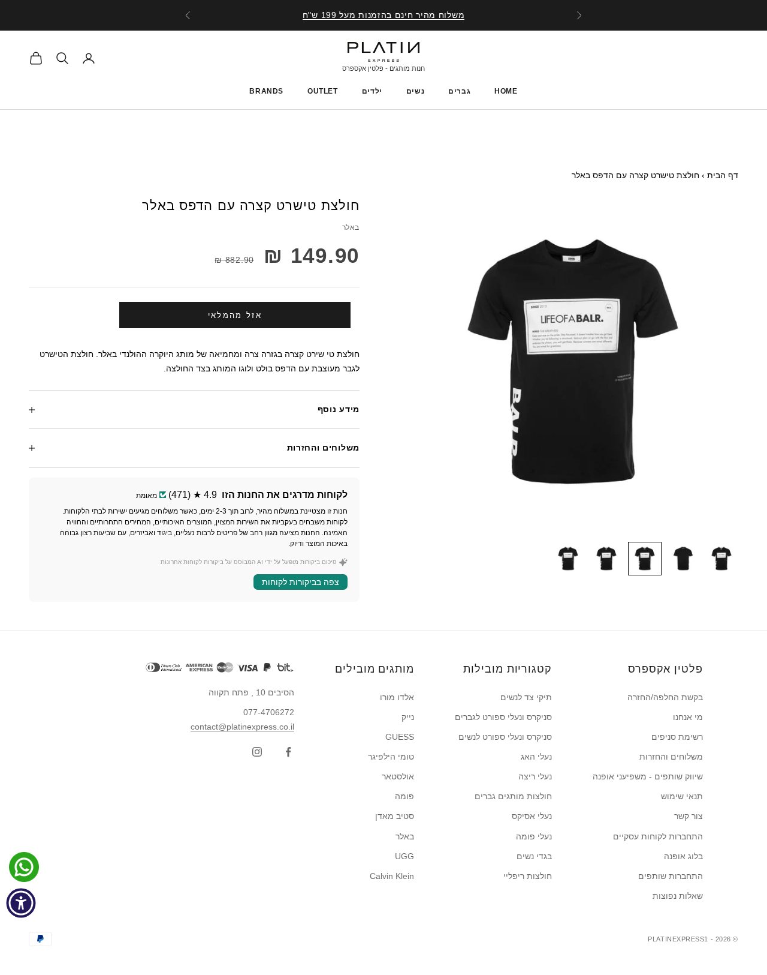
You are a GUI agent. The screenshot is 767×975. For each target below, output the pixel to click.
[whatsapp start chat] (21, 867)
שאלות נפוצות (678, 896)
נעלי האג (536, 756)
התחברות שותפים (670, 876)
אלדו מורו (397, 697)
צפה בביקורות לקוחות (300, 582)
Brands (266, 91)
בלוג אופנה (683, 856)
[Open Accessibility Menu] (21, 903)
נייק (407, 717)
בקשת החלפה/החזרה (665, 697)
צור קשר (688, 816)
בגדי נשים (534, 856)
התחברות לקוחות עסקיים (658, 836)
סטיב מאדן (394, 816)
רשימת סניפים (677, 737)
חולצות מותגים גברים (513, 796)
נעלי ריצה (535, 776)
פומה (404, 796)
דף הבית (722, 175)
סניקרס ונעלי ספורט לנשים (505, 737)
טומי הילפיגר (391, 756)
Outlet (322, 91)
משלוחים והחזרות (671, 756)
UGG (404, 856)
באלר (351, 227)
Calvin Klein (392, 876)
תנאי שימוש (682, 796)
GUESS (399, 737)
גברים (459, 91)
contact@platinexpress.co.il (242, 726)
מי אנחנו (688, 717)
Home (505, 91)
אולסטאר (398, 776)
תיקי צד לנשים (526, 697)
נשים (415, 91)
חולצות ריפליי (527, 876)
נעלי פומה (534, 836)
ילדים (372, 91)
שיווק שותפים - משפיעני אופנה (648, 776)
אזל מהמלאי (235, 315)
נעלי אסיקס (532, 816)
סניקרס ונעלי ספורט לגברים (503, 717)
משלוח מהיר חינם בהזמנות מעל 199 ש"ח (384, 15)
